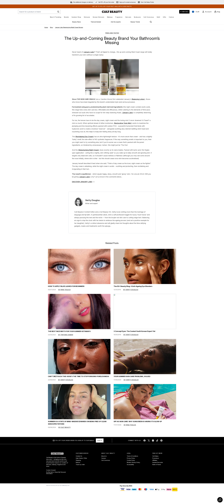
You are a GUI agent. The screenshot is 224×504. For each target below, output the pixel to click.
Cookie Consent (51, 470)
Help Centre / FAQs (81, 458)
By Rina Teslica (64, 290)
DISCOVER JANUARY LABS (82, 182)
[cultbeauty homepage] (112, 11)
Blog (51, 27)
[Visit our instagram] (153, 440)
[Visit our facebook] (144, 440)
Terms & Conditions (132, 456)
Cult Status (155, 456)
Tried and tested (96, 22)
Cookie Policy (131, 460)
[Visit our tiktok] (157, 440)
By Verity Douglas (130, 290)
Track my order (80, 464)
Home (46, 27)
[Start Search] (58, 12)
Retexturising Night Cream (89, 150)
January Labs (89, 52)
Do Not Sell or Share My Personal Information (56, 472)
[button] (220, 500)
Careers (103, 458)
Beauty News (76, 22)
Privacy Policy (131, 458)
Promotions (155, 458)
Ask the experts (116, 22)
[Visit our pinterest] (161, 440)
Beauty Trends (135, 22)
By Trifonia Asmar (65, 335)
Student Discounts (157, 462)
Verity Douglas (92, 200)
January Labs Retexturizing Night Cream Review (69, 27)
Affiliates (154, 460)
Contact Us (79, 456)
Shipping (78, 460)
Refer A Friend (156, 464)
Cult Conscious (105, 460)
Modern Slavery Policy (133, 462)
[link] (207, 11)
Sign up (99, 440)
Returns (78, 462)
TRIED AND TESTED (112, 33)
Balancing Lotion (138, 99)
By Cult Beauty (64, 427)
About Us (104, 456)
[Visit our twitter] (149, 440)
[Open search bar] (151, 22)
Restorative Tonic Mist (122, 123)
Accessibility (130, 464)
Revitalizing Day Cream (84, 137)
